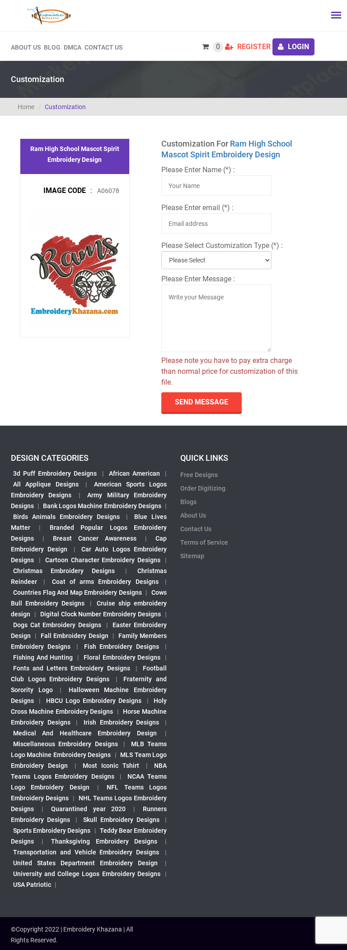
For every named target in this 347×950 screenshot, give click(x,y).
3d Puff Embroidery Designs (55, 473)
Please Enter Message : (198, 279)
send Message (201, 402)
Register (253, 46)
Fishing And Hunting (43, 657)
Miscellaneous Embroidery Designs (65, 744)
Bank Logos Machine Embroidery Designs (102, 505)
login (297, 46)
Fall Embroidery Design (74, 635)
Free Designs (199, 474)
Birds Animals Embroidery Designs (66, 516)
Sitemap (192, 556)
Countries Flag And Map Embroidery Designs (77, 592)
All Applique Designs (46, 484)
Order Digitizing (202, 488)
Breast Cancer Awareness (94, 538)
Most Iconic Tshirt (111, 765)
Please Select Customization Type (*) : (222, 245)
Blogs (188, 501)
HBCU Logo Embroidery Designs (94, 700)
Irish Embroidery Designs (121, 722)
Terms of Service (204, 542)
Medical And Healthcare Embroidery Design (85, 733)
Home (26, 106)
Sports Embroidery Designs (51, 830)
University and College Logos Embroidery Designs (86, 873)
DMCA (72, 47)
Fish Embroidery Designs (121, 646)
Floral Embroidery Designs (122, 657)
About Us (193, 515)
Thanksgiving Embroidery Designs (104, 841)
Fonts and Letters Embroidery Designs (71, 668)
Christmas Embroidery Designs (64, 570)
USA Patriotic (32, 884)
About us (26, 47)
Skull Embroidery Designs (121, 819)
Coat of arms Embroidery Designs (105, 581)
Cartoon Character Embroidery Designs (102, 560)
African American (134, 473)
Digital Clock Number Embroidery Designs (100, 614)
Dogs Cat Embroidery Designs (57, 625)
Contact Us (103, 47)
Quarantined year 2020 (88, 808)
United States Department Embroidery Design (85, 863)
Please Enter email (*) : (197, 207)
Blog (52, 47)
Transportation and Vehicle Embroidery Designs (86, 852)
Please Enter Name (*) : (198, 169)
